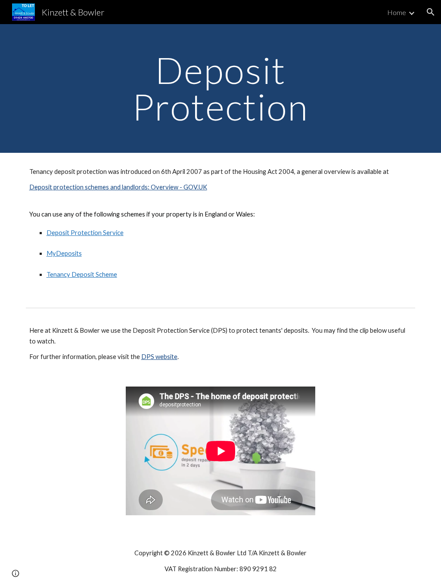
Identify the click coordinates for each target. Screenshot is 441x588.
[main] (220, 88)
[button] (430, 12)
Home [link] (396, 12)
